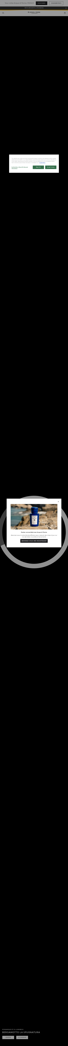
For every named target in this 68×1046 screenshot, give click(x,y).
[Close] (58, 502)
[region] (34, 163)
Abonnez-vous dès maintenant (34, 541)
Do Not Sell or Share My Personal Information (20, 168)
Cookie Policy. (42, 162)
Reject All (38, 167)
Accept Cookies (51, 167)
